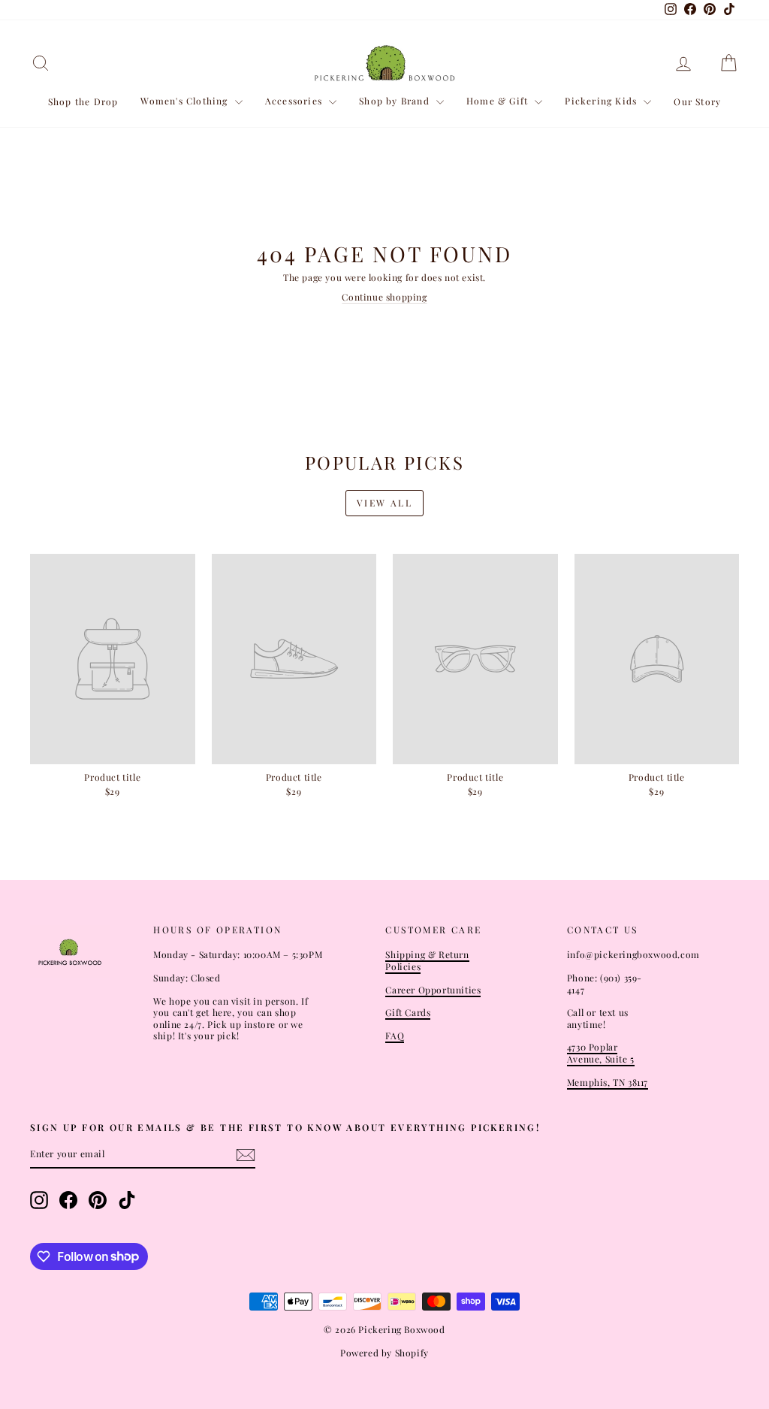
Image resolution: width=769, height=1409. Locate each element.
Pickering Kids (602, 101)
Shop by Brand (396, 101)
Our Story (697, 101)
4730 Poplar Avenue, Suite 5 (601, 1053)
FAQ (394, 1036)
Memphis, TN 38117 (607, 1082)
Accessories (295, 101)
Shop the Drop (83, 101)
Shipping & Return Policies (427, 960)
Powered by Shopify (384, 1353)
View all (384, 503)
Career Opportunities (433, 990)
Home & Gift (498, 101)
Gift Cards (407, 1012)
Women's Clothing (185, 101)
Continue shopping (384, 297)
